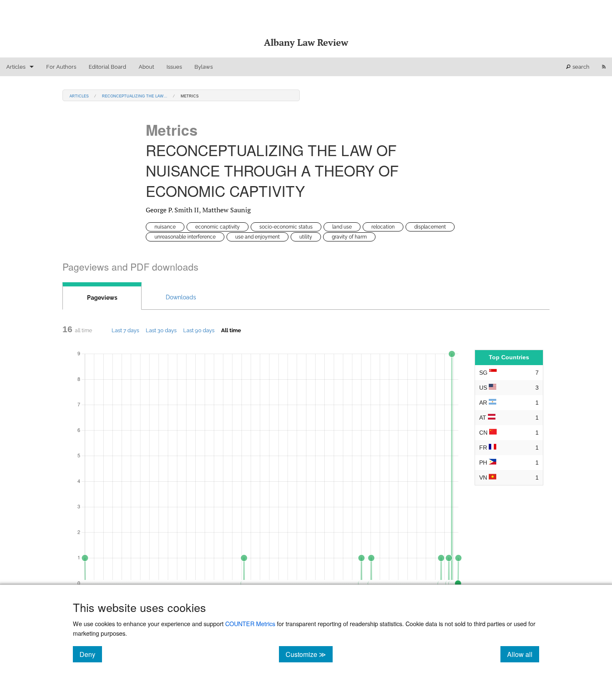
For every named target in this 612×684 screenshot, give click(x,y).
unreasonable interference (185, 237)
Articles (15, 67)
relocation (383, 227)
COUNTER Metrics (250, 623)
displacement (430, 227)
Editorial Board (107, 67)
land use (342, 227)
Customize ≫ (309, 654)
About (146, 67)
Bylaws (203, 67)
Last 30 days (161, 330)
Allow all (523, 654)
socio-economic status (286, 227)
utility (305, 237)
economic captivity (217, 227)
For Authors (61, 67)
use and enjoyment (257, 237)
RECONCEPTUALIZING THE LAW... (134, 95)
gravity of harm (349, 237)
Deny (91, 654)
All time (231, 330)
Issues (174, 67)
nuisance (165, 227)
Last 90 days (198, 330)
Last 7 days (125, 330)
